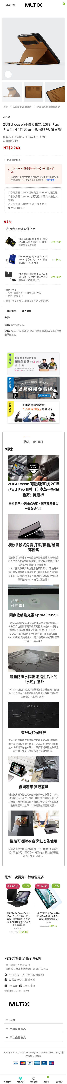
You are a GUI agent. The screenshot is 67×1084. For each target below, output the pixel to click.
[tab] (26, 441)
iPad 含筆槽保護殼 (39, 330)
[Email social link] (19, 317)
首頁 (5, 106)
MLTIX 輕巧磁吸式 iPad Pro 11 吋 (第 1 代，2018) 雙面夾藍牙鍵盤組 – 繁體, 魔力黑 (33, 277)
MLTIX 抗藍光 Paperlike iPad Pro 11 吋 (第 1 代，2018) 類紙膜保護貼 (48, 916)
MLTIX (48, 922)
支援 (12, 1019)
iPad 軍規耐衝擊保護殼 (48, 106)
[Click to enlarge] (8, 74)
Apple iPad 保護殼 (22, 106)
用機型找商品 (18, 1028)
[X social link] (16, 317)
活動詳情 (50, 180)
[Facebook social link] (12, 317)
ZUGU (6, 116)
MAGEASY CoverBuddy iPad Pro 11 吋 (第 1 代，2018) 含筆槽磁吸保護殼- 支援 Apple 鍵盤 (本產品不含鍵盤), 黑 (19, 919)
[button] (33, 1020)
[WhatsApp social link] (23, 317)
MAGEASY (18, 928)
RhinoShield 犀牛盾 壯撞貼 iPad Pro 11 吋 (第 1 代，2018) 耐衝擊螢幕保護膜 (33, 242)
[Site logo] (33, 4)
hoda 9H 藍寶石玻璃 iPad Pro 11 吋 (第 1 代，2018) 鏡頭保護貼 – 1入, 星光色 (33, 259)
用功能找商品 (18, 1037)
